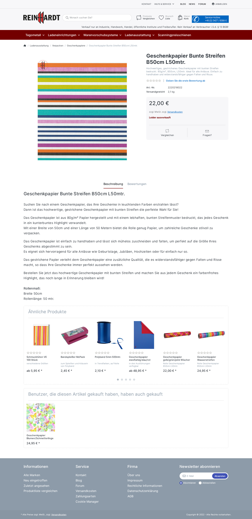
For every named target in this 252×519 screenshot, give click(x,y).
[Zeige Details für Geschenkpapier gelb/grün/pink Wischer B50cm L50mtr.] (177, 335)
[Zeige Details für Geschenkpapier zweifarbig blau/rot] (143, 335)
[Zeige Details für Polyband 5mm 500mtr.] (109, 335)
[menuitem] (35, 35)
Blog (183, 4)
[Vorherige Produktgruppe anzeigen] (27, 351)
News (192, 4)
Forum (202, 4)
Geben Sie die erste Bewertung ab (185, 80)
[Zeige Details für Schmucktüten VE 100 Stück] (41, 335)
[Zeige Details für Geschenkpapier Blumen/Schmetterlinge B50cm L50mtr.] (41, 417)
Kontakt (146, 4)
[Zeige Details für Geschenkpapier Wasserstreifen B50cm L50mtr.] (211, 335)
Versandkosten (175, 111)
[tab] (113, 183)
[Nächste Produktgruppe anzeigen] (225, 351)
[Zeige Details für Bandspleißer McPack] (75, 335)
